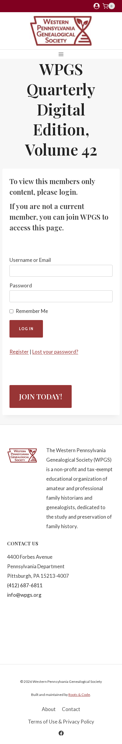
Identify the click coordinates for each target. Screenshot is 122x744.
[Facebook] (61, 733)
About (49, 709)
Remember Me (32, 311)
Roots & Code (79, 694)
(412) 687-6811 (25, 585)
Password (20, 285)
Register (19, 352)
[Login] (96, 6)
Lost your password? (55, 352)
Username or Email (30, 260)
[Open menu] (61, 54)
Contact (71, 709)
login (67, 192)
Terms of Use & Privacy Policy (61, 721)
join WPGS (83, 216)
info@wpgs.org (24, 595)
